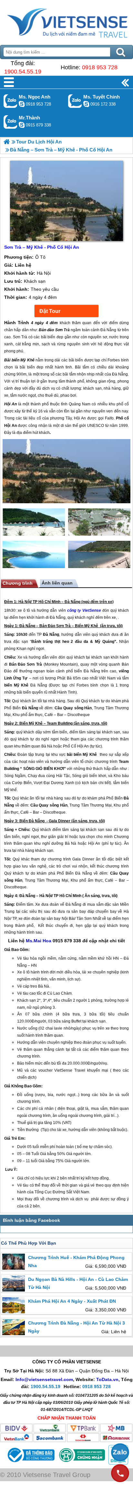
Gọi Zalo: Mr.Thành (10, 122)
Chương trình (18, 583)
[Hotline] (120, 1473)
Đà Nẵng (72, 602)
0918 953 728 (100, 67)
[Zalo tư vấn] (120, 1452)
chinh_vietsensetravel (86, 104)
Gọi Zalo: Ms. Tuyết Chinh (75, 101)
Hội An (83, 746)
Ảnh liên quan (57, 582)
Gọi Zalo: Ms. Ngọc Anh (10, 101)
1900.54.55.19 (22, 71)
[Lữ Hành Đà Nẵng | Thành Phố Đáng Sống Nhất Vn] (7, 142)
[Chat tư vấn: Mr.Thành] (21, 125)
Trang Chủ (66, 21)
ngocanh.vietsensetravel (21, 104)
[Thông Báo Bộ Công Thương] (30, 1463)
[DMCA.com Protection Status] (117, 1463)
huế (22, 1122)
